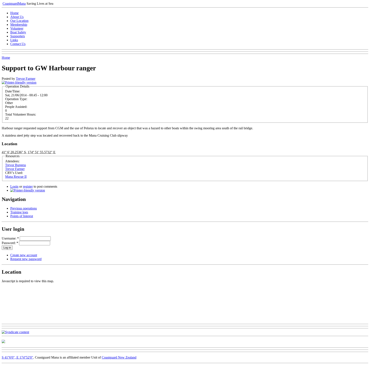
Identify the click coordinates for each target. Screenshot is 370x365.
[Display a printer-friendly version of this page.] (19, 82)
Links (14, 40)
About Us (17, 17)
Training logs (19, 212)
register (28, 186)
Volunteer (16, 28)
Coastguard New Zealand (119, 357)
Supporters (17, 36)
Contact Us (17, 44)
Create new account (23, 255)
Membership (18, 24)
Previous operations (23, 208)
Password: (10, 243)
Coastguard (14, 3)
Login (14, 186)
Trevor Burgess (15, 165)
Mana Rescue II (16, 176)
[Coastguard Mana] (3, 342)
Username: (10, 238)
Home (14, 13)
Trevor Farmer (25, 78)
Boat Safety (18, 32)
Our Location (19, 21)
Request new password (26, 259)
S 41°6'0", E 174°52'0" (17, 357)
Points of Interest (21, 216)
